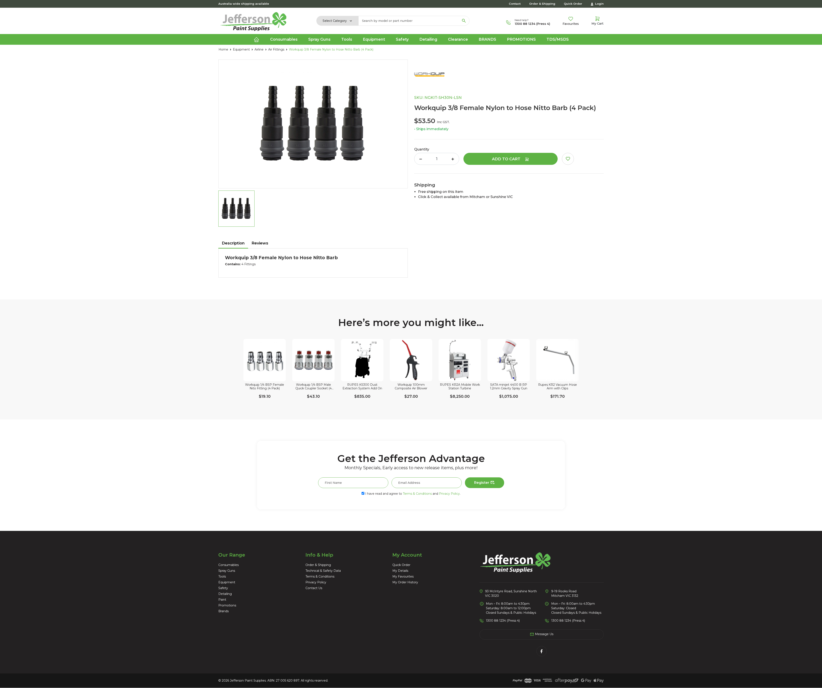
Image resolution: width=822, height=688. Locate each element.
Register (482, 483)
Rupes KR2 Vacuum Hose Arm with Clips (557, 386)
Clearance (458, 39)
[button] (568, 159)
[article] (264, 376)
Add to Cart (506, 159)
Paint (222, 600)
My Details (400, 571)
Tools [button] (346, 39)
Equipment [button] (374, 39)
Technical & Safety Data (323, 571)
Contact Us (313, 588)
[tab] (233, 243)
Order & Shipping (542, 3)
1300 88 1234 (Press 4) (532, 24)
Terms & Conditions (417, 494)
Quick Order (573, 3)
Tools (222, 576)
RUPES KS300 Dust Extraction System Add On (362, 386)
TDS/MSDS (558, 39)
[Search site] (464, 20)
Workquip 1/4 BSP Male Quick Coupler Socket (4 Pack (313, 386)
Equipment (226, 582)
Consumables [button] (284, 39)
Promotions (521, 39)
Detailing (225, 594)
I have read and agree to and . (412, 494)
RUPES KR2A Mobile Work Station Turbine (460, 386)
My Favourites (403, 576)
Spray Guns (226, 571)
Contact (515, 3)
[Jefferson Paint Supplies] (253, 20)
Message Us (543, 634)
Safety (223, 588)
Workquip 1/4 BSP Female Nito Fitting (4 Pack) (264, 386)
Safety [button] (402, 39)
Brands (487, 39)
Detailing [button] (428, 39)
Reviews (260, 243)
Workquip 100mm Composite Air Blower (411, 386)
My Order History (405, 582)
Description (233, 243)
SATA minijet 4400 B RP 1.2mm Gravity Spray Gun (508, 386)
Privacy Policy (449, 494)
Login (599, 3)
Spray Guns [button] (319, 39)
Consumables (228, 565)
